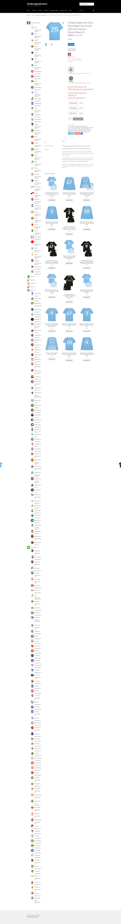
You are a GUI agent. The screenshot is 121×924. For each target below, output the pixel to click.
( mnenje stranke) (78, 35)
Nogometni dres (71, 130)
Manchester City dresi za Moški (77, 127)
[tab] (51, 142)
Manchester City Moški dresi (77, 129)
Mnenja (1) (46, 149)
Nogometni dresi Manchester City (41, 15)
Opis (45, 142)
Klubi (33, 15)
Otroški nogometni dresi (37, 4)
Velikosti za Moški (71, 48)
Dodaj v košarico (78, 119)
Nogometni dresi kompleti (33, 916)
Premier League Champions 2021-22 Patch (79, 73)
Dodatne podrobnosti (49, 145)
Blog (70, 10)
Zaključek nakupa (54, 10)
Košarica (40, 10)
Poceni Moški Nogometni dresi (83, 131)
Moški (73, 126)
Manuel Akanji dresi (87, 129)
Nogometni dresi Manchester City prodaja (83, 130)
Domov (28, 10)
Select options (52, 200)
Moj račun (46, 10)
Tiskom (71, 56)
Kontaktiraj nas (63, 10)
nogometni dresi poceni (72, 131)
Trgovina (34, 10)
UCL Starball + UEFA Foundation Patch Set (79, 83)
